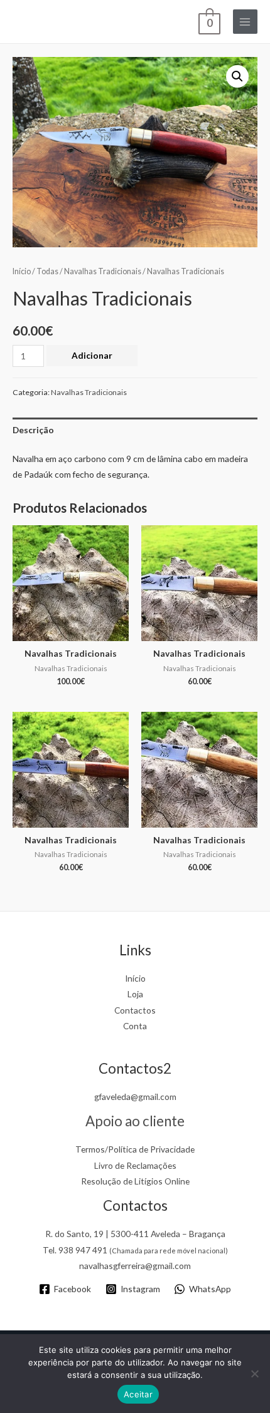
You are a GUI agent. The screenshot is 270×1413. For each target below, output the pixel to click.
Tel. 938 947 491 (135, 1250)
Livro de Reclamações (135, 1165)
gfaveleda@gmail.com (135, 1096)
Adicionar (92, 355)
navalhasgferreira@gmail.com (135, 1265)
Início (22, 271)
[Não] (254, 1373)
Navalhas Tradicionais (102, 271)
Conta (135, 1025)
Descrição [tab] (33, 429)
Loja (135, 994)
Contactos (135, 1010)
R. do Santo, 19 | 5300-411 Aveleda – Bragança (135, 1233)
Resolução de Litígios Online (135, 1181)
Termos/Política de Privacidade (135, 1149)
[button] (237, 76)
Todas (47, 271)
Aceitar (138, 1394)
